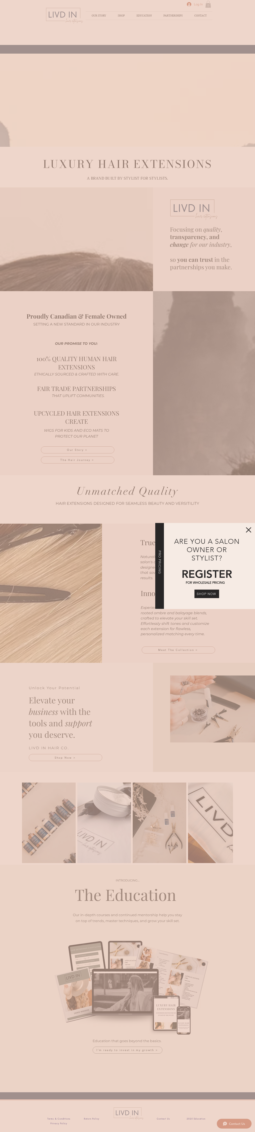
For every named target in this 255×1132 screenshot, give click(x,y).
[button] (248, 530)
